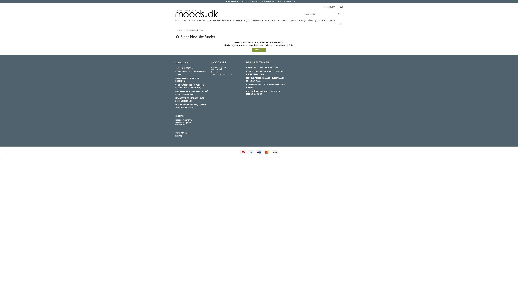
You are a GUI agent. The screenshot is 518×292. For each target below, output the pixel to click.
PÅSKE (310, 20)
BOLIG (216, 20)
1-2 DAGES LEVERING (250, 1)
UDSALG (191, 20)
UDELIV (284, 20)
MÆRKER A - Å (203, 20)
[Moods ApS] (209, 14)
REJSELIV (293, 20)
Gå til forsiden (259, 50)
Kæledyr (302, 20)
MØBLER (237, 20)
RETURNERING (268, 1)
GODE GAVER (327, 20)
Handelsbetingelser (183, 122)
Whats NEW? (180, 20)
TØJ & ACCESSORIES (253, 20)
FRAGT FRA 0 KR (232, 1)
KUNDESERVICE (329, 7)
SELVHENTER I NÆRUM (287, 1)
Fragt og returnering (183, 120)
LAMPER (226, 20)
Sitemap (178, 136)
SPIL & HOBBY (271, 20)
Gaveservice (180, 125)
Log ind (340, 7)
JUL (316, 20)
